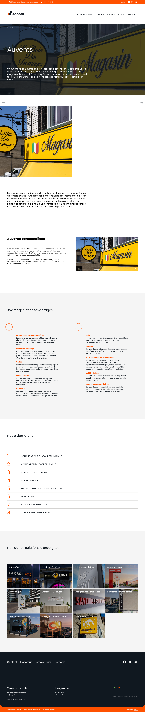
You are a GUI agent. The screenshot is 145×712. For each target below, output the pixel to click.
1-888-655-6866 (59, 692)
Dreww (136, 709)
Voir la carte (10, 695)
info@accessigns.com (61, 694)
